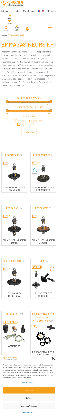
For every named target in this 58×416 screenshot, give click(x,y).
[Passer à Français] (38, 11)
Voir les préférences (29, 406)
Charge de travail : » (29, 107)
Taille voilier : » (29, 98)
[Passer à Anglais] (42, 11)
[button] (53, 358)
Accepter (29, 390)
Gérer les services (28, 383)
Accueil (4, 35)
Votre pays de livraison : (17, 11)
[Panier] (9, 16)
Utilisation (29, 116)
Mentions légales (27, 412)
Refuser (29, 398)
